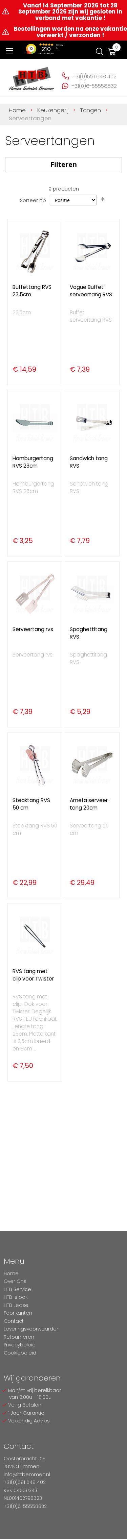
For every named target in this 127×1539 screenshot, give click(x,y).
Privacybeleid (20, 1344)
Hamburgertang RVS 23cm (33, 462)
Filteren (63, 164)
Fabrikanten (18, 1313)
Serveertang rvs (33, 629)
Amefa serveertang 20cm (90, 804)
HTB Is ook (15, 1297)
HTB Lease (16, 1305)
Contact (14, 1321)
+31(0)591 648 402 (94, 76)
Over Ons (15, 1281)
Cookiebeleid (20, 1352)
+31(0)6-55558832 (94, 86)
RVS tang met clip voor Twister (33, 975)
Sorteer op (33, 200)
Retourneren (19, 1337)
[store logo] (31, 76)
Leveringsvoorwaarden (32, 1328)
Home (18, 110)
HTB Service (17, 1289)
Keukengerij (53, 110)
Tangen (91, 110)
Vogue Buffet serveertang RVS (91, 290)
